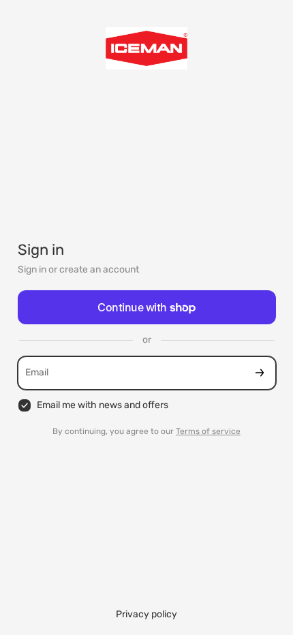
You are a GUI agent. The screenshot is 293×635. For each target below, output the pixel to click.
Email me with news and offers (102, 405)
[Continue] (259, 373)
